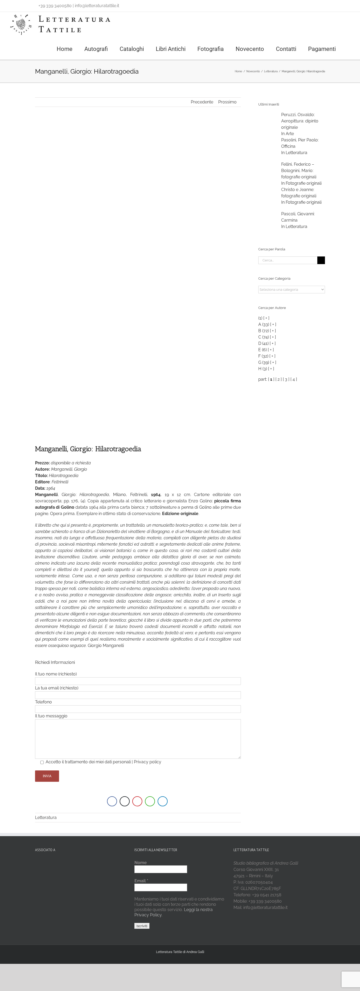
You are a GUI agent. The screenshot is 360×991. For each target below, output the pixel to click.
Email (141, 880)
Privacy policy (147, 761)
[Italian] (11, 4)
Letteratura (46, 817)
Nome (140, 862)
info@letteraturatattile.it (97, 5)
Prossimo (227, 101)
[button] (350, 48)
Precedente (202, 101)
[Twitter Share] (125, 801)
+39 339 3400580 (55, 5)
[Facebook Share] (112, 801)
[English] (18, 4)
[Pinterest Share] (137, 801)
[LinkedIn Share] (163, 801)
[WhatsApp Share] (150, 801)
